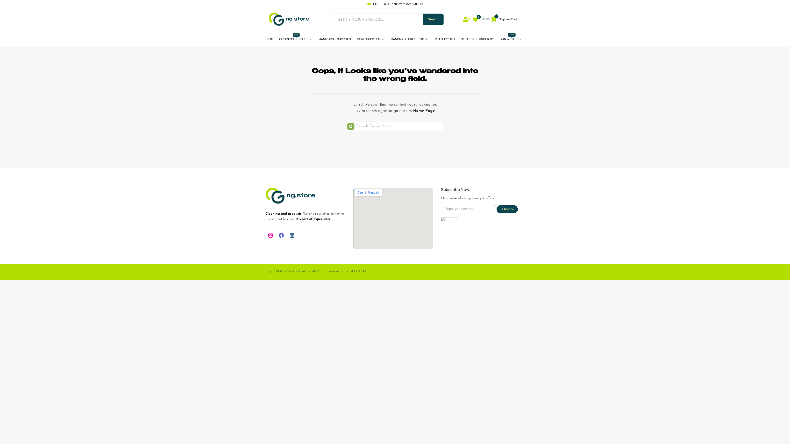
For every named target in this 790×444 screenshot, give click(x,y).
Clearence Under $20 (477, 39)
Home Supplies (368, 39)
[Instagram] (270, 235)
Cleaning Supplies (293, 37)
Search (433, 19)
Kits (270, 39)
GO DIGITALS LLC (364, 271)
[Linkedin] (292, 235)
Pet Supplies (445, 39)
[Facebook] (281, 235)
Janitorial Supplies (335, 39)
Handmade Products (407, 39)
